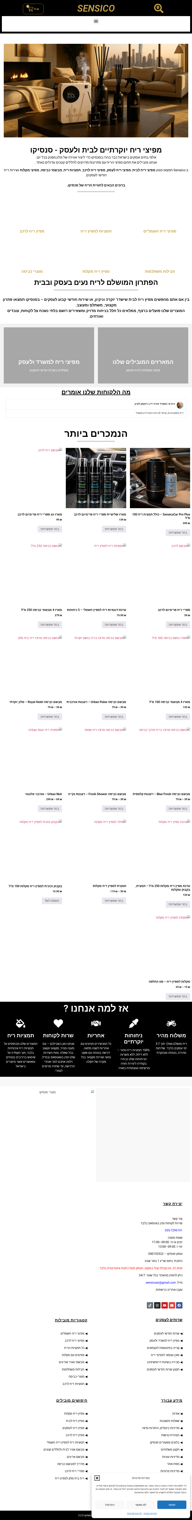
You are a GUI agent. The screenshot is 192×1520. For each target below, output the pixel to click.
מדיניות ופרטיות (134, 1513)
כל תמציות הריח (74, 1348)
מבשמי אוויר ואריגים (71, 1362)
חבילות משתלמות (73, 1369)
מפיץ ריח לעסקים (73, 1428)
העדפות (110, 1505)
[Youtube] (164, 1305)
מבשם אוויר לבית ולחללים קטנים (64, 1449)
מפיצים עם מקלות (73, 1355)
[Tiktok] (150, 1305)
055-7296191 (173, 1230)
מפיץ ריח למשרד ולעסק (164, 1340)
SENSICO (96, 8)
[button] (97, 1478)
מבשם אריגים (75, 1457)
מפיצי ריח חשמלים (72, 1333)
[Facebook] (179, 1305)
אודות (175, 1413)
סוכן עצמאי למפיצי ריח (165, 1355)
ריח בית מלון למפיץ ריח (69, 1478)
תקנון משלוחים (170, 1449)
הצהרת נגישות (169, 1435)
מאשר (171, 1505)
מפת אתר (173, 1464)
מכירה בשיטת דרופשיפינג (163, 1362)
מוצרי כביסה (76, 1376)
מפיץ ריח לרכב (75, 1435)
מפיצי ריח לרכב (74, 1340)
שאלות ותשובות (169, 1421)
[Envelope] (172, 1305)
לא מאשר (140, 1505)
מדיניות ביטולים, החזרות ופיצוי (160, 1428)
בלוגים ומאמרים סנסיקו (164, 1442)
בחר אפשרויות (178, 532)
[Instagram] (157, 1305)
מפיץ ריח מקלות (73, 1413)
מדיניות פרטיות (169, 1471)
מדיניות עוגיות (150, 1513)
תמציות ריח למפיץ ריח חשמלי (65, 1442)
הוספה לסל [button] (52, 901)
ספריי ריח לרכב (74, 1471)
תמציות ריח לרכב (73, 1384)
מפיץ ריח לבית (75, 1421)
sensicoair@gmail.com (161, 1282)
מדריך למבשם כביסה (70, 1464)
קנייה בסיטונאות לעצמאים (163, 1348)
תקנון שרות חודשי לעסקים (163, 1369)
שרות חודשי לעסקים (166, 1333)
